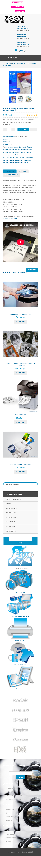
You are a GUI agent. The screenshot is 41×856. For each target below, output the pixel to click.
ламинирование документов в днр (15, 163)
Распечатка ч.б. (20, 415)
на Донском (10, 788)
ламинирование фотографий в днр (19, 147)
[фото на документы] (20, 566)
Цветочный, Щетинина (14, 799)
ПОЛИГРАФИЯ (10, 522)
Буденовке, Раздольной (14, 795)
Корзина (8, 841)
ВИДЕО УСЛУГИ (11, 517)
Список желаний (11, 838)
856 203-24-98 (22, 29)
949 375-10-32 (22, 27)
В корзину (20, 321)
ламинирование (26, 150)
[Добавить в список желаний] (31, 129)
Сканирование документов (20, 314)
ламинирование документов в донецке (17, 160)
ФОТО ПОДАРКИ (11, 508)
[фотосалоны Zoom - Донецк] (14, 23)
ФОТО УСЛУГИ (11, 526)
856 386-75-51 (22, 36)
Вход (7, 830)
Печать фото (10, 817)
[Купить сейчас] (35, 129)
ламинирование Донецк (11, 150)
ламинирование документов (23, 157)
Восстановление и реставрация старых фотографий (20, 364)
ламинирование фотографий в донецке (17, 152)
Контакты (9, 820)
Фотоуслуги (10, 809)
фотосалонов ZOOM (10, 219)
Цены (8, 813)
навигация (12, 58)
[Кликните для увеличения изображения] (20, 82)
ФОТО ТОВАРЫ (11, 531)
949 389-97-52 (22, 34)
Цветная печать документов (20, 464)
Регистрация (9, 834)
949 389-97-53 (22, 42)
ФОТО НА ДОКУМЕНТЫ (14, 499)
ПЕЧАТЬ (8, 504)
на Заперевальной (12, 792)
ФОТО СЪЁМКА (11, 513)
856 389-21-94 (22, 44)
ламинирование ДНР (10, 155)
